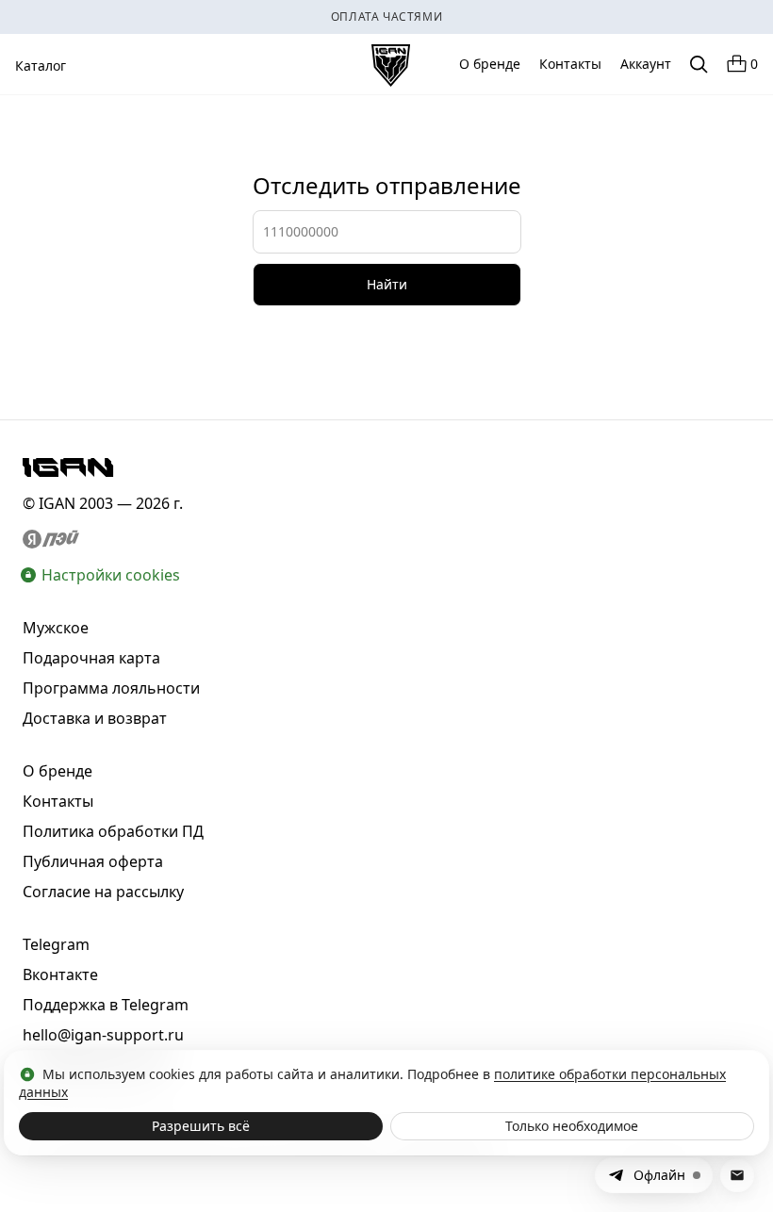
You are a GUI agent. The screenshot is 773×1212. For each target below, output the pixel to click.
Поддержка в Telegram (106, 1004)
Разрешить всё (201, 1126)
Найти (387, 284)
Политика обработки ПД (113, 831)
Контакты (570, 64)
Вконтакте (60, 974)
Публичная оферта (93, 861)
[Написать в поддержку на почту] (737, 1175)
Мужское (56, 627)
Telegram (56, 944)
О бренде (489, 64)
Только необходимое (571, 1126)
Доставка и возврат (95, 718)
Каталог (40, 65)
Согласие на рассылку (103, 891)
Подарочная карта (91, 657)
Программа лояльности (111, 688)
